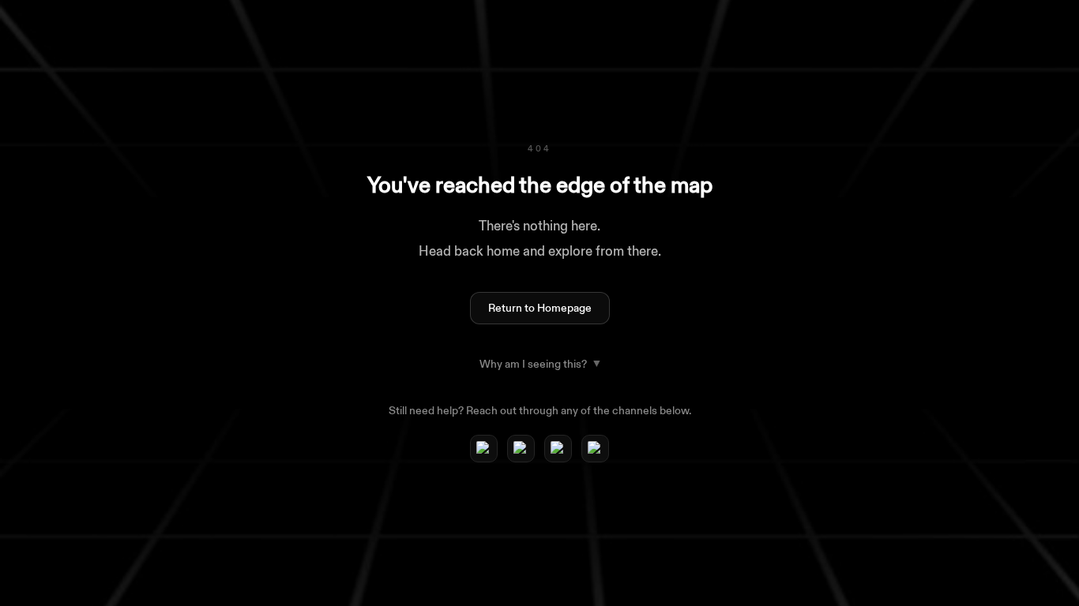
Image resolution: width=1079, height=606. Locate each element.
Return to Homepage (540, 308)
